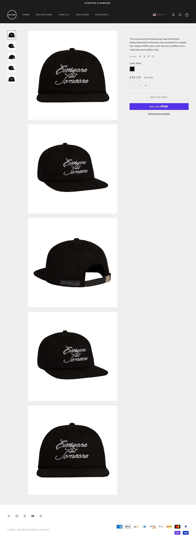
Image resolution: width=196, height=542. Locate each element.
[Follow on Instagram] (16, 515)
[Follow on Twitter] (8, 515)
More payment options (159, 113)
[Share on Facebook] (140, 56)
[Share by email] (153, 56)
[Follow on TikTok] (40, 515)
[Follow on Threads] (24, 515)
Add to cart (159, 97)
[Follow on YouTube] (32, 515)
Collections (44, 14)
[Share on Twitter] (144, 56)
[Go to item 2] (11, 46)
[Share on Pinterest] (148, 56)
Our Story (82, 14)
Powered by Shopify (38, 530)
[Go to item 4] (11, 68)
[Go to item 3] (11, 57)
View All (64, 14)
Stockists (101, 14)
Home (26, 14)
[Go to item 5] (11, 79)
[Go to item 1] (11, 35)
